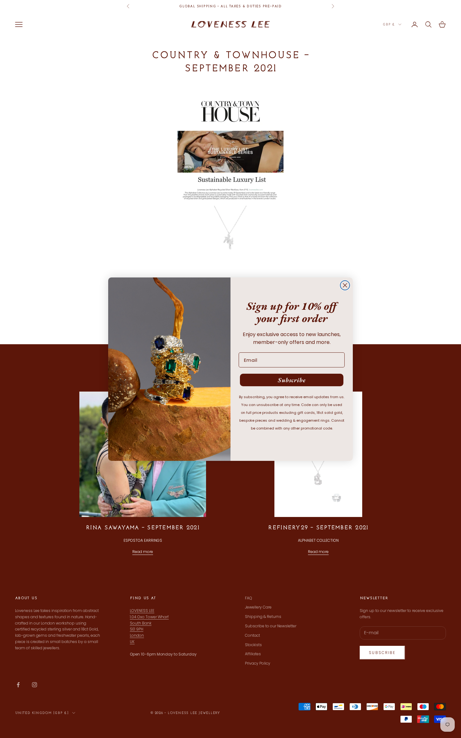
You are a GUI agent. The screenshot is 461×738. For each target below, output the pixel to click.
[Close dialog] (345, 285)
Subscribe (292, 380)
